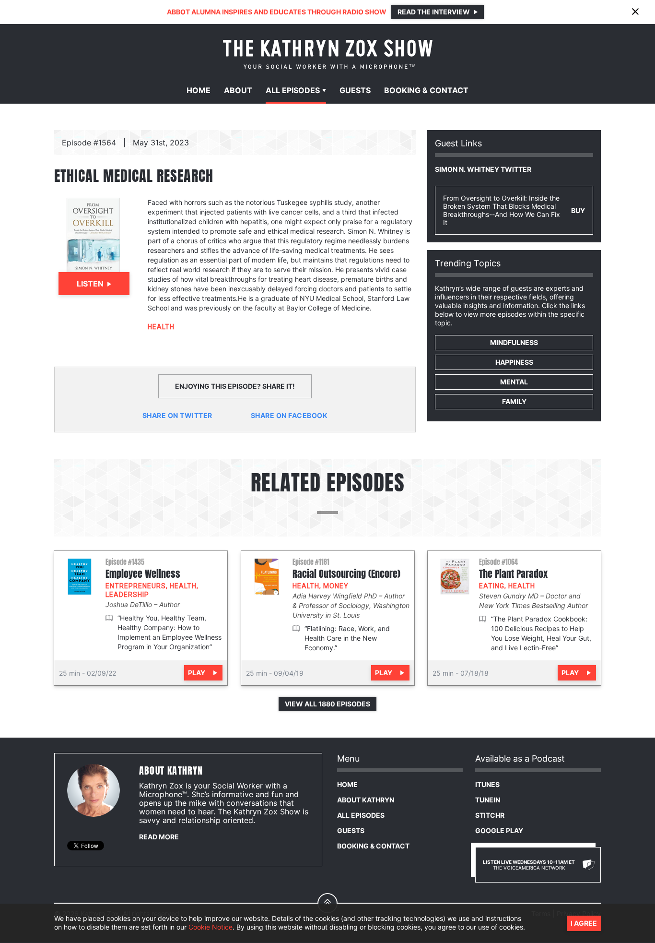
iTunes (487, 784)
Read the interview (434, 12)
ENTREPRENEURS (135, 586)
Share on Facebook (289, 415)
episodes (293, 90)
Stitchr (489, 815)
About (238, 90)
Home (199, 90)
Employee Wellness (142, 574)
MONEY (336, 586)
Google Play (499, 830)
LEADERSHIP (127, 594)
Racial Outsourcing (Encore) (346, 574)
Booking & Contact (373, 846)
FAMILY (514, 401)
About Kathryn (365, 800)
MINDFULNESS (514, 342)
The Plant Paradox (513, 574)
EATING (491, 586)
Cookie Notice (210, 927)
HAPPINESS (514, 362)
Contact (426, 90)
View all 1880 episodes (327, 704)
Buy (578, 210)
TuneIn (487, 800)
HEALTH (161, 327)
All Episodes (361, 815)
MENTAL (514, 382)
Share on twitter (177, 415)
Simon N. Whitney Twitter (483, 169)
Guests (355, 90)
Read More (159, 837)
